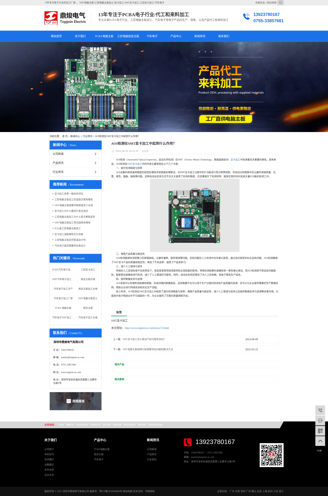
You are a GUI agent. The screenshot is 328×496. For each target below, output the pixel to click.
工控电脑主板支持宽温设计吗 (70, 240)
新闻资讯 (199, 36)
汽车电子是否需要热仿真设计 (70, 245)
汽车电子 (152, 36)
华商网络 (150, 491)
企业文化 (49, 475)
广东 (232, 491)
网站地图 (271, 2)
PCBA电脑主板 (104, 36)
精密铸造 (142, 425)
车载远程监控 (129, 425)
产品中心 (175, 36)
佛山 (253, 491)
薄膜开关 (70, 425)
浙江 (281, 491)
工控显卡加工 (88, 269)
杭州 (270, 491)
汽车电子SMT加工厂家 (63, 317)
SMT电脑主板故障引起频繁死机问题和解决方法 (148, 349)
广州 (248, 491)
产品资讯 (58, 162)
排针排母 (107, 425)
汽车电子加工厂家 (63, 298)
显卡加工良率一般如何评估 (68, 193)
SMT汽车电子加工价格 (63, 279)
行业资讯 (87, 136)
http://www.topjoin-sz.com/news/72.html (147, 328)
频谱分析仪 (96, 425)
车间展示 (49, 459)
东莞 (237, 491)
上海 (264, 491)
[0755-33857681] (320, 410)
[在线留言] (320, 420)
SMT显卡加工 (134, 164)
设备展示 (49, 464)
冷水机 (61, 425)
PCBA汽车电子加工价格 (63, 269)
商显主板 (88, 308)
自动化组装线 (82, 425)
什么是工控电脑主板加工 (67, 228)
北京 (259, 491)
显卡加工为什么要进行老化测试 (71, 211)
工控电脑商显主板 (128, 36)
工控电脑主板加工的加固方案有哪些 (73, 199)
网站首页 (56, 36)
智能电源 (117, 425)
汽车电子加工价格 (88, 317)
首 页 (65, 136)
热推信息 (260, 2)
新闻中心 (75, 136)
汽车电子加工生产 (63, 289)
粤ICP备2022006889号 (110, 491)
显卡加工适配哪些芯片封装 (68, 234)
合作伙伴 (49, 469)
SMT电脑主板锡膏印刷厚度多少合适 (73, 205)
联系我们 (223, 36)
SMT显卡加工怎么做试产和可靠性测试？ (144, 339)
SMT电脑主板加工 (88, 298)
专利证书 (49, 454)
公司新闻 (58, 153)
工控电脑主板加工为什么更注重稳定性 (74, 217)
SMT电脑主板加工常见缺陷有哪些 (72, 222)
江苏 (275, 491)
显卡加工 (235, 159)
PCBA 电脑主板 (63, 308)
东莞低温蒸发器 (155, 425)
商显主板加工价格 (88, 289)
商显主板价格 (88, 279)
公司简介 (49, 449)
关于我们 (80, 36)
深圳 (243, 491)
